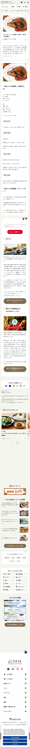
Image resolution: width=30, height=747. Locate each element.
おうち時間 (7, 713)
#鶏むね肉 (7, 557)
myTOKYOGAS (4, 722)
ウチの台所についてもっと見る (15, 546)
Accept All (15, 744)
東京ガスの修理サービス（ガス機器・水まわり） (18, 722)
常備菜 (5, 39)
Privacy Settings (15, 737)
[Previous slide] (12, 442)
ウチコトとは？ (8, 711)
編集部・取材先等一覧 (9, 706)
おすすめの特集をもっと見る (15, 624)
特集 (5, 697)
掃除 (13, 6)
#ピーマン (12, 561)
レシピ (6, 6)
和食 (15, 39)
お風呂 (26, 6)
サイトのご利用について (11, 402)
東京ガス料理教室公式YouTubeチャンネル (15, 369)
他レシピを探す (14, 232)
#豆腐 (24, 557)
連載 (5, 702)
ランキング (6, 693)
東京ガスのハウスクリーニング (10, 724)
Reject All (15, 740)
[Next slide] (28, 7)
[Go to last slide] (2, 7)
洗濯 (19, 6)
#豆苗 (13, 557)
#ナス (18, 561)
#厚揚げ (18, 557)
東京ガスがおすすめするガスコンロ (15, 301)
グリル (10, 39)
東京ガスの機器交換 (22, 724)
